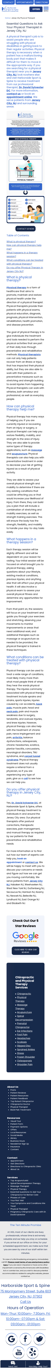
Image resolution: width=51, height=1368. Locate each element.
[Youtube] (18, 1352)
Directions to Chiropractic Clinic (25, 1166)
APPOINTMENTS (25, 2)
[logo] (10, 6)
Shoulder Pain (25, 1064)
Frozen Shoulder (26, 1057)
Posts (13, 1090)
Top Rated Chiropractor (22, 1101)
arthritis (17, 737)
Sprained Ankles (26, 1049)
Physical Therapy (18, 1189)
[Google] (11, 1339)
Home (7, 18)
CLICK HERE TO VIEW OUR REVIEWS (26, 951)
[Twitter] (39, 1339)
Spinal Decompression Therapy (25, 1183)
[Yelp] (32, 1352)
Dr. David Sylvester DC (25, 89)
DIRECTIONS (42, 2)
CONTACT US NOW (25, 229)
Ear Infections (24, 1031)
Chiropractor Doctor (20, 1104)
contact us (14, 94)
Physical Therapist (19, 1107)
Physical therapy (16, 287)
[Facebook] (25, 1339)
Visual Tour (15, 1121)
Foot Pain (22, 1034)
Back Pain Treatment (20, 1109)
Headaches (23, 1038)
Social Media (16, 1135)
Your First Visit (17, 1200)
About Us (14, 1169)
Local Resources (18, 1132)
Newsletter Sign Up (19, 1143)
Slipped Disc (24, 1045)
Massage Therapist (19, 1186)
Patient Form (16, 1124)
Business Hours (17, 1141)
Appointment (17, 1160)
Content (14, 1149)
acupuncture (19, 453)
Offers (13, 1129)
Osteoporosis (24, 1060)
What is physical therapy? (21, 241)
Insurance (15, 1146)
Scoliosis (22, 1042)
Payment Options (19, 1126)
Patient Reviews (18, 1092)
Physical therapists (29, 354)
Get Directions (17, 1163)
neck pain (12, 711)
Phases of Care (18, 1197)
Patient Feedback (19, 1098)
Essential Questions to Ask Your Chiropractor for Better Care (25, 1193)
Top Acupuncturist (19, 1180)
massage (36, 450)
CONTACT (8, 2)
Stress (20, 1053)
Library (13, 1138)
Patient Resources (19, 1095)
